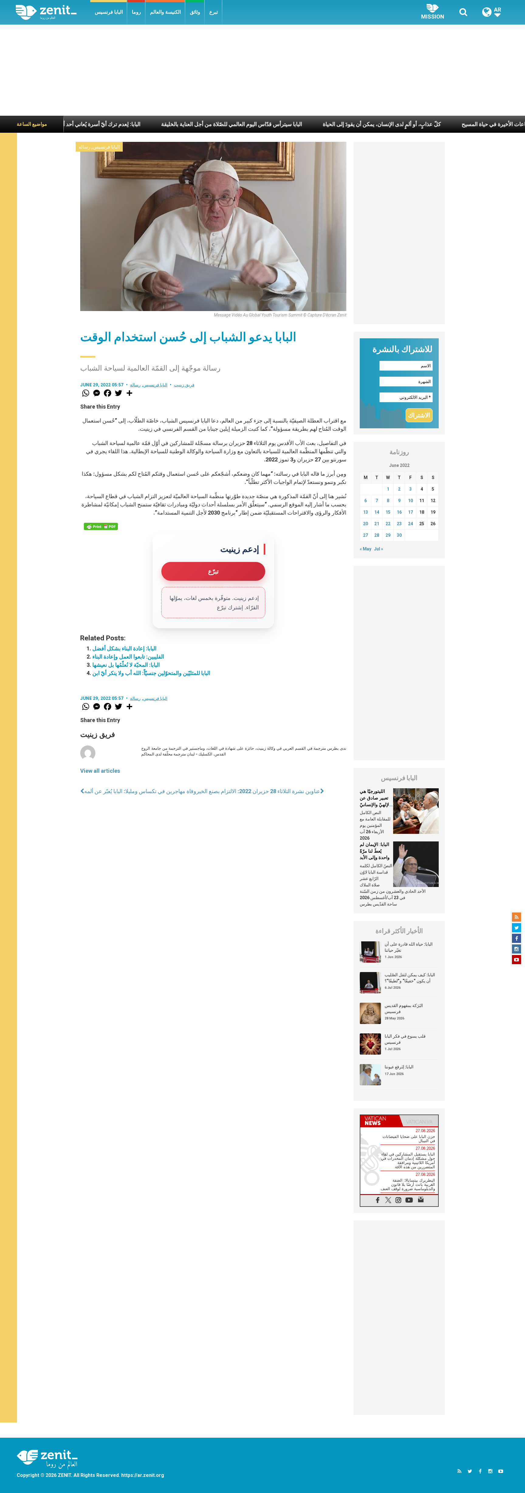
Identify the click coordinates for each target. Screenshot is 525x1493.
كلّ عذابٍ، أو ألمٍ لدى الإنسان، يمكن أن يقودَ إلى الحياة (327, 124)
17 (410, 512)
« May (365, 548)
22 (388, 523)
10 (410, 500)
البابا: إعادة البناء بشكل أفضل (124, 648)
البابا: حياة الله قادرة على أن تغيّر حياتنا (409, 947)
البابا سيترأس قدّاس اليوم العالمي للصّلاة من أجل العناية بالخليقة (176, 124)
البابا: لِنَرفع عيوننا (399, 1066)
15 (388, 512)
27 (365, 535)
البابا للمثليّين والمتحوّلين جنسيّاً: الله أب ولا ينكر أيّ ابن (151, 673)
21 (376, 523)
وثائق (195, 12)
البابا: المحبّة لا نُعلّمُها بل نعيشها (126, 665)
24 (410, 523)
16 (399, 512)
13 (365, 512)
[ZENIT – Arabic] (53, 12)
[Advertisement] (262, 70)
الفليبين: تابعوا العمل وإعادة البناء (128, 656)
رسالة (84, 147)
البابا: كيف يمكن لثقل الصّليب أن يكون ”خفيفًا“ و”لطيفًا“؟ (410, 977)
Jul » (378, 548)
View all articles (100, 771)
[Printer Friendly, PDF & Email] (101, 526)
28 (376, 535)
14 (376, 512)
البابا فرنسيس (109, 12)
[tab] (379, 1120)
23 (399, 523)
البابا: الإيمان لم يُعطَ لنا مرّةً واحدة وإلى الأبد (374, 851)
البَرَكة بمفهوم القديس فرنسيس (404, 1008)
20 (365, 523)
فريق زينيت (184, 384)
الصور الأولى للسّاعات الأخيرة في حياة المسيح (457, 124)
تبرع (213, 12)
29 (388, 535)
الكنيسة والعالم (165, 12)
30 (399, 535)
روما (136, 12)
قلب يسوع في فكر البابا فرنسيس (405, 1039)
